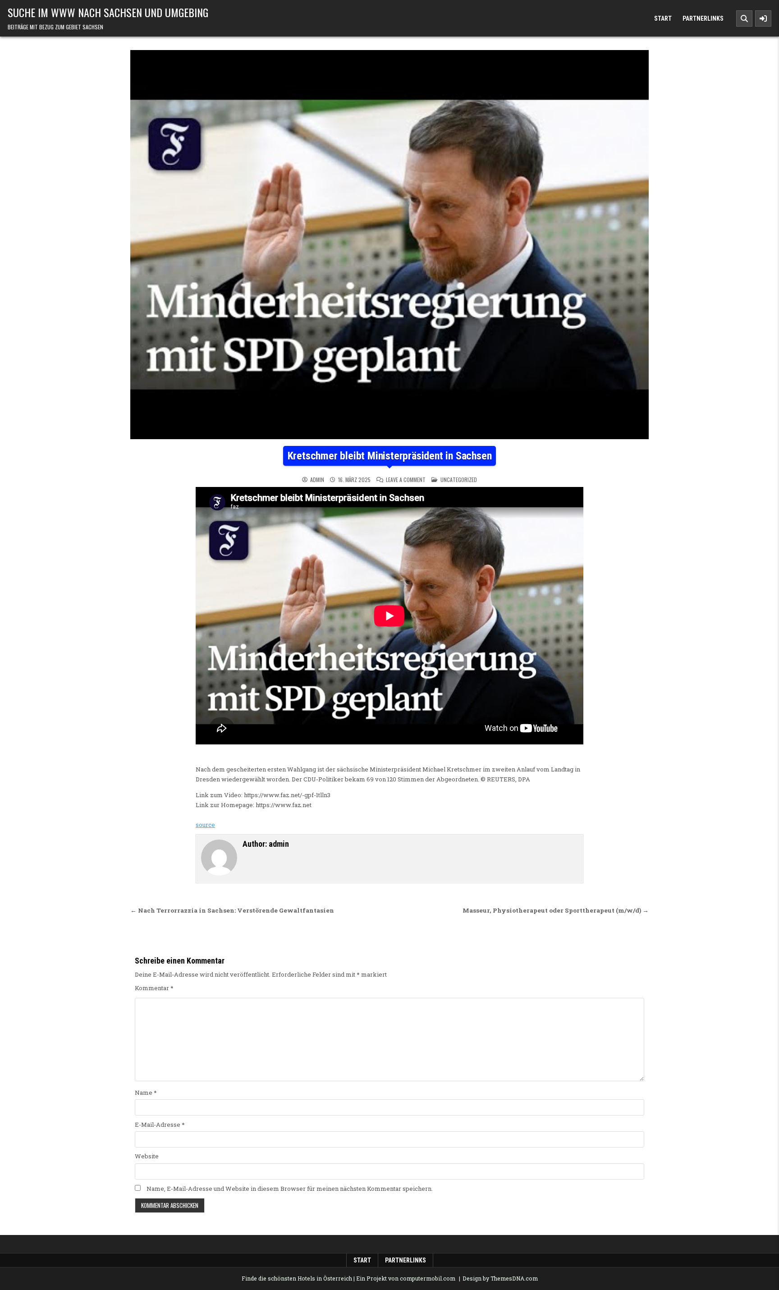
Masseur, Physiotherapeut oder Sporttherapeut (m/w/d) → (556, 910)
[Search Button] (744, 18)
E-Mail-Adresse (160, 1124)
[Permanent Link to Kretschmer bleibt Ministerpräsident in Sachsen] (389, 244)
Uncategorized (458, 479)
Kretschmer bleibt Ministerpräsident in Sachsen (390, 456)
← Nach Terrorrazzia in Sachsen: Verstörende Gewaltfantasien (232, 910)
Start (663, 18)
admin (317, 479)
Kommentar (154, 988)
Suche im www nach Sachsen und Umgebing (108, 12)
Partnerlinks (703, 18)
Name (146, 1092)
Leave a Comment (406, 479)
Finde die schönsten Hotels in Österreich (297, 1278)
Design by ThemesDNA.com (500, 1278)
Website (147, 1156)
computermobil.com (427, 1278)
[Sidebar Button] (763, 18)
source (205, 825)
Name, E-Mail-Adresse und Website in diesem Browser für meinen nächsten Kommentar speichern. (290, 1188)
